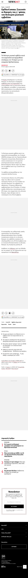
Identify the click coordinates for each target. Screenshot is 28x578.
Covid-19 (8, 7)
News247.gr (15, 252)
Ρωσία (5, 79)
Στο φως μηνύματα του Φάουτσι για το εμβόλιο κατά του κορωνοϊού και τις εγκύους (14, 335)
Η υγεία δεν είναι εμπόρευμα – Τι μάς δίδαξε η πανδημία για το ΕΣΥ (13, 354)
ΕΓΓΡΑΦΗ (14, 546)
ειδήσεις (15, 362)
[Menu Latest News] (26, 2)
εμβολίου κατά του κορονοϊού (10, 83)
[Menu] (2, 2)
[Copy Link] (13, 70)
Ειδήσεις (12, 248)
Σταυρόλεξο (21, 367)
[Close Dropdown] (26, 525)
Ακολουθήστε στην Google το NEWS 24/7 (11, 360)
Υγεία (2, 7)
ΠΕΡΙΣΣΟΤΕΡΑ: (5, 331)
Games (8, 367)
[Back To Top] (25, 567)
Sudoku (3, 368)
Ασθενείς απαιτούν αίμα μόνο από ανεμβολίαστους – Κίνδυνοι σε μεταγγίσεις (14, 350)
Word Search (15, 368)
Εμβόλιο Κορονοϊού (16, 322)
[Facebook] (2, 70)
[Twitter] (6, 70)
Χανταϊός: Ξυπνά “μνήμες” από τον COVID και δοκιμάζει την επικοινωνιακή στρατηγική (14, 345)
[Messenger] (9, 70)
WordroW (8, 368)
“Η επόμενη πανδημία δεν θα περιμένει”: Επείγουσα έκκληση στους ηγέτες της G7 (14, 340)
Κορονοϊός (4, 324)
